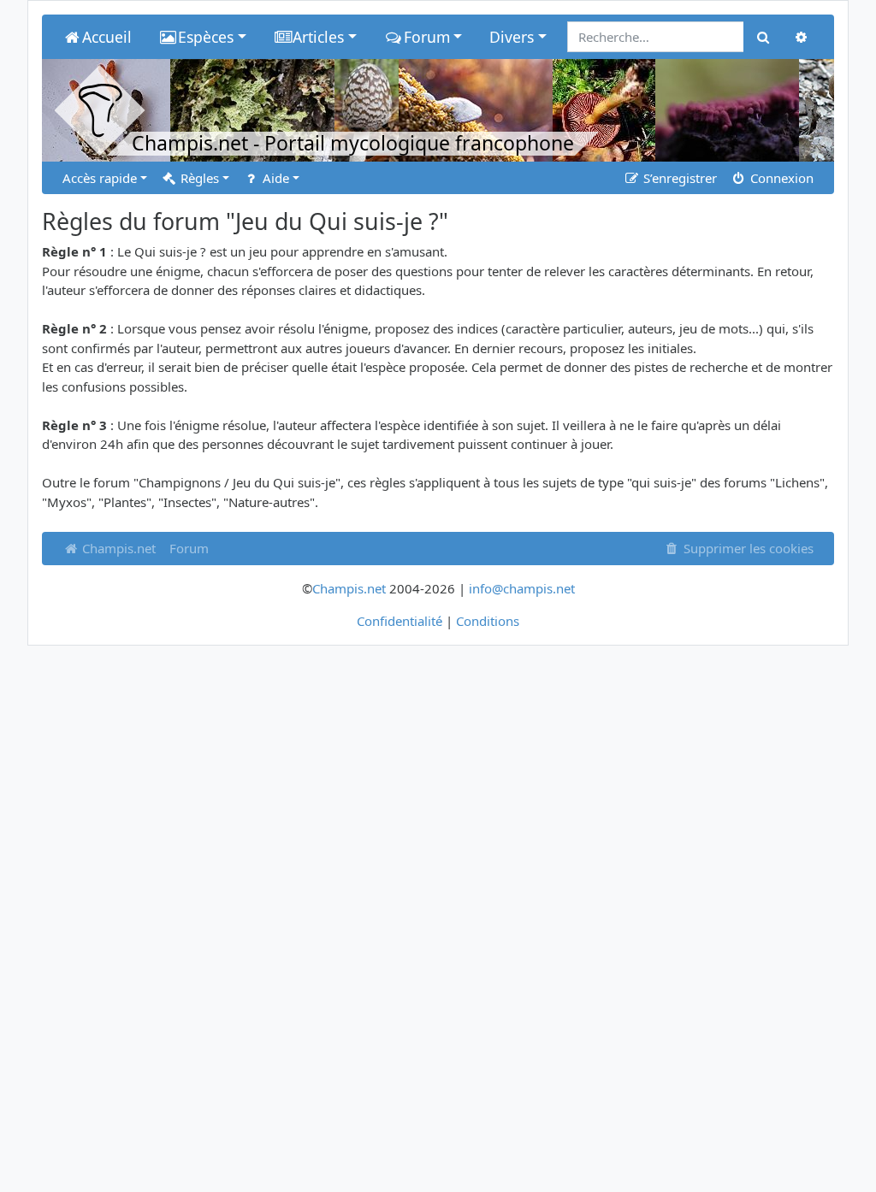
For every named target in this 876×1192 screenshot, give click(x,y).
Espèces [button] (206, 37)
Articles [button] (318, 37)
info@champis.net (522, 588)
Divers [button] (511, 37)
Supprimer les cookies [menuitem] (747, 548)
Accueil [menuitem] (107, 37)
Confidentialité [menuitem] (399, 620)
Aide (274, 177)
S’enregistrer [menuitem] (678, 177)
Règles (198, 177)
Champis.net (117, 548)
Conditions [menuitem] (487, 620)
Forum (189, 548)
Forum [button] (427, 37)
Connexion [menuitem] (780, 177)
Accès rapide (99, 177)
